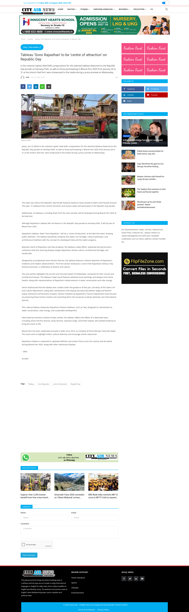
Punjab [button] (84, 9)
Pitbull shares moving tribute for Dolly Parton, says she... (150, 152)
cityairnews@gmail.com (131, 235)
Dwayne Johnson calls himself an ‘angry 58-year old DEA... (150, 177)
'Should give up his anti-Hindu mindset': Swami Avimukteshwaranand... (149, 204)
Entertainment (77, 592)
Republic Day (75, 384)
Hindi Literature (78, 577)
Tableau (31, 384)
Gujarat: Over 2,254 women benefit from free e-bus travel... (35, 496)
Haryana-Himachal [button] (103, 9)
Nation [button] (71, 9)
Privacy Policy (103, 609)
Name (23, 512)
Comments (26, 507)
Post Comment (29, 555)
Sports (74, 582)
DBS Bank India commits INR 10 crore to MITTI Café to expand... (103, 496)
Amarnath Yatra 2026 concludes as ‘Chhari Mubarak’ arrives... (69, 496)
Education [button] (139, 9)
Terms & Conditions (86, 609)
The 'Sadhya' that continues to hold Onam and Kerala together (151, 190)
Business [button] (123, 9)
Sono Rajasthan (43, 384)
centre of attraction (60, 384)
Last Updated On (47, 3)
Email (73, 512)
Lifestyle (30, 39)
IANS (27, 77)
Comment (25, 523)
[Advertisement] (69, 176)
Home (60, 9)
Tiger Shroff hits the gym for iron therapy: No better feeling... (150, 165)
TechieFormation (121, 605)
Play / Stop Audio (31, 47)
